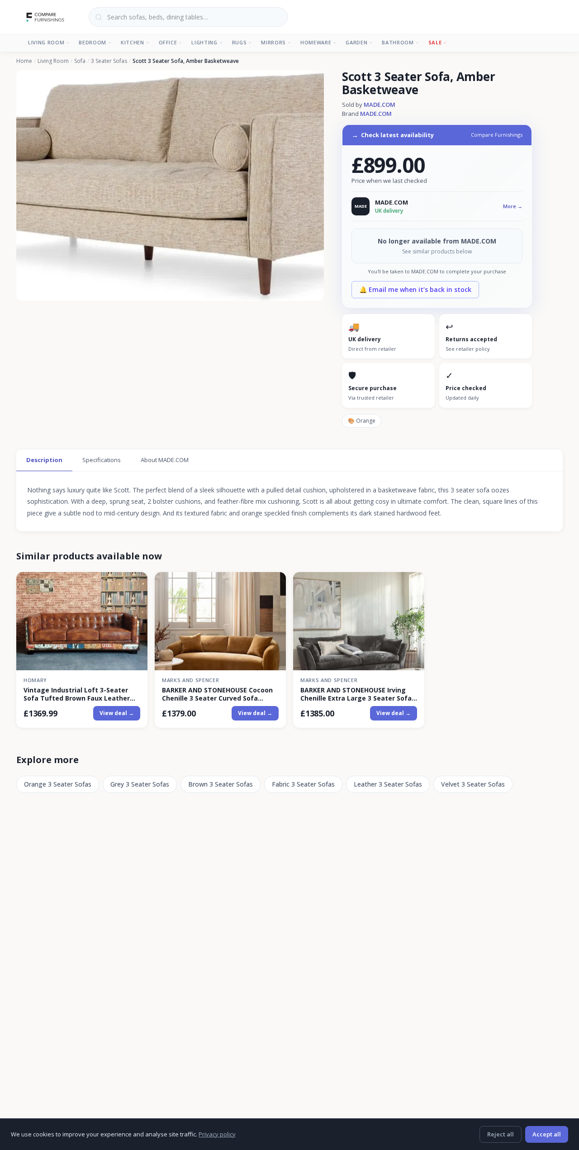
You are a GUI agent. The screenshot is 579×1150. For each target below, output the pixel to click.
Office (168, 42)
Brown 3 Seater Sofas (220, 784)
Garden (356, 42)
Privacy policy (217, 1134)
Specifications (101, 460)
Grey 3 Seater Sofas (139, 784)
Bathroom (397, 42)
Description (44, 460)
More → (512, 206)
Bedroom (92, 42)
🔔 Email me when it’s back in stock (415, 289)
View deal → (117, 713)
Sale (435, 42)
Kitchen (132, 42)
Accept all (546, 1134)
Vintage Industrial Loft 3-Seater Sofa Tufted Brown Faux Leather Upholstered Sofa (77, 694)
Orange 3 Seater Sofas (57, 784)
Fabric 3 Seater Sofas (303, 784)
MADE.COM (379, 104)
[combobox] (188, 17)
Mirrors (273, 42)
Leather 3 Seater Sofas (388, 784)
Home (24, 61)
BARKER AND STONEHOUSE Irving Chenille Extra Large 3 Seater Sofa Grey (356, 694)
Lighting (204, 42)
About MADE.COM (165, 460)
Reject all (500, 1134)
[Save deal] (135, 584)
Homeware (315, 42)
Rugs (239, 42)
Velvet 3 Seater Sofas (473, 784)
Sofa (79, 61)
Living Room (46, 42)
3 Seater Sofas (109, 61)
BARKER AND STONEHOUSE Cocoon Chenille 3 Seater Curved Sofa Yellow (217, 694)
